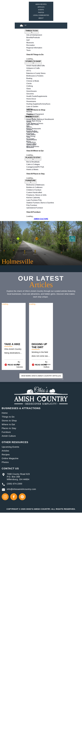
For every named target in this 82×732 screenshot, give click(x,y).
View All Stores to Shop (35, 110)
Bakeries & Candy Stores (35, 73)
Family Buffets (31, 131)
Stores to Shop (9, 420)
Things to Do (8, 417)
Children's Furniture (33, 190)
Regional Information (34, 48)
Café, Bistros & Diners (34, 123)
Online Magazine (10, 458)
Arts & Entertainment (34, 35)
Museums (30, 43)
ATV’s (28, 71)
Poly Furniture (31, 205)
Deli (27, 126)
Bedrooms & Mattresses (35, 185)
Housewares (31, 101)
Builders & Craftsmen (34, 187)
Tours (28, 50)
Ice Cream (30, 139)
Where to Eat (8, 424)
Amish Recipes (41, 4)
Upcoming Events (10, 447)
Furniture (6, 432)
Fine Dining (30, 136)
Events (41, 10)
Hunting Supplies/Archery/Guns (38, 104)
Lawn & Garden (32, 106)
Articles (41, 7)
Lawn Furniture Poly (34, 200)
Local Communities (41, 15)
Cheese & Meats (32, 81)
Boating (29, 78)
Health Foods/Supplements (36, 96)
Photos (41, 12)
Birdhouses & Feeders (34, 76)
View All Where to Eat (34, 151)
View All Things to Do (35, 54)
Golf (27, 40)
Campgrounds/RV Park (35, 167)
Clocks (29, 83)
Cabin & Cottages (33, 164)
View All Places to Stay (35, 174)
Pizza (28, 141)
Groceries (30, 94)
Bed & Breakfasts (33, 162)
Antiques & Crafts (33, 68)
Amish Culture (9, 436)
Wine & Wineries (32, 146)
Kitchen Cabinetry (33, 197)
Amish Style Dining (33, 121)
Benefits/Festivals (33, 37)
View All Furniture (33, 212)
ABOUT (41, 18)
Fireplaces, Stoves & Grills (36, 195)
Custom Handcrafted (34, 192)
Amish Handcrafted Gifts (35, 66)
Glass (28, 89)
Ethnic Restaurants (33, 129)
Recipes (6, 454)
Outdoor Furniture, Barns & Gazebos (40, 203)
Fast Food (30, 134)
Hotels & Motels (32, 169)
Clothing (29, 86)
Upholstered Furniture (34, 208)
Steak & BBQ (31, 144)
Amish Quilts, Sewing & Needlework (40, 119)
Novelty (29, 111)
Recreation (30, 45)
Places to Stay (9, 428)
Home (5, 413)
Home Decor (31, 99)
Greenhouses (31, 91)
